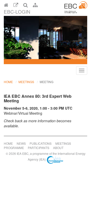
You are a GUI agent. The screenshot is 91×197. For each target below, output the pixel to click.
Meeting (46, 82)
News (21, 143)
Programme (14, 147)
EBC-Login (17, 11)
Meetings (26, 82)
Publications (41, 143)
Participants (38, 147)
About (58, 147)
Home (8, 82)
